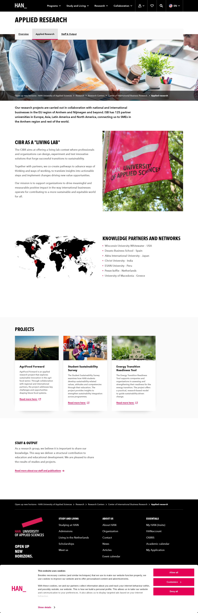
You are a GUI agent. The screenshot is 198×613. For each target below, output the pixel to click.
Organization (110, 531)
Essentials (152, 518)
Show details (44, 607)
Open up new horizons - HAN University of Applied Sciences (43, 95)
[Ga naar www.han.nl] (21, 5)
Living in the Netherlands (74, 537)
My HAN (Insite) (155, 524)
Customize (172, 582)
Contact (107, 537)
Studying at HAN (69, 524)
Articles (107, 550)
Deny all (174, 591)
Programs (52, 5)
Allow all (173, 572)
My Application (155, 550)
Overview (23, 34)
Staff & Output (69, 34)
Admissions (65, 531)
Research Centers (96, 95)
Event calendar (111, 556)
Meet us (63, 550)
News (105, 543)
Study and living (69, 518)
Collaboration (121, 5)
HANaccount (153, 531)
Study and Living (76, 5)
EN (175, 5)
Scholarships (66, 543)
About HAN (109, 524)
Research (100, 5)
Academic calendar (157, 543)
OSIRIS (150, 537)
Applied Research (45, 34)
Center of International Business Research (127, 95)
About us (107, 518)
